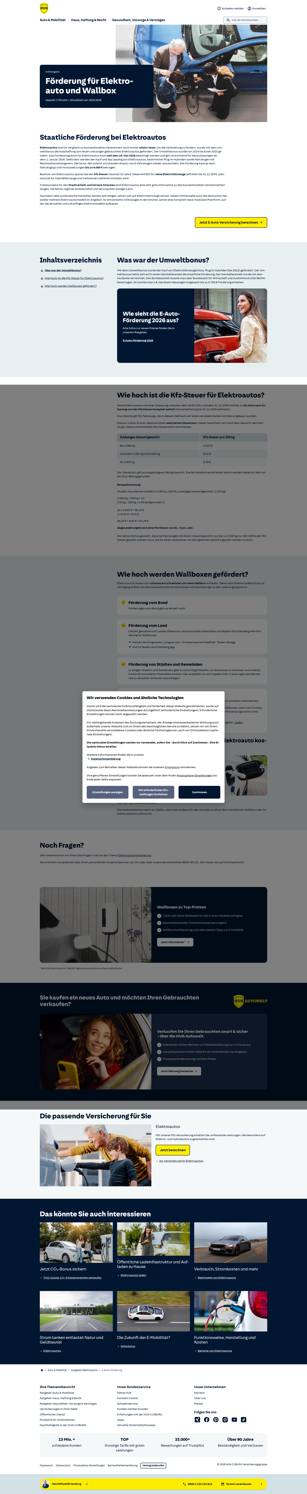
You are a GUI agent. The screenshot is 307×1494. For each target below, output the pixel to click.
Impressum (172, 767)
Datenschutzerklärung (105, 758)
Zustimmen (199, 792)
